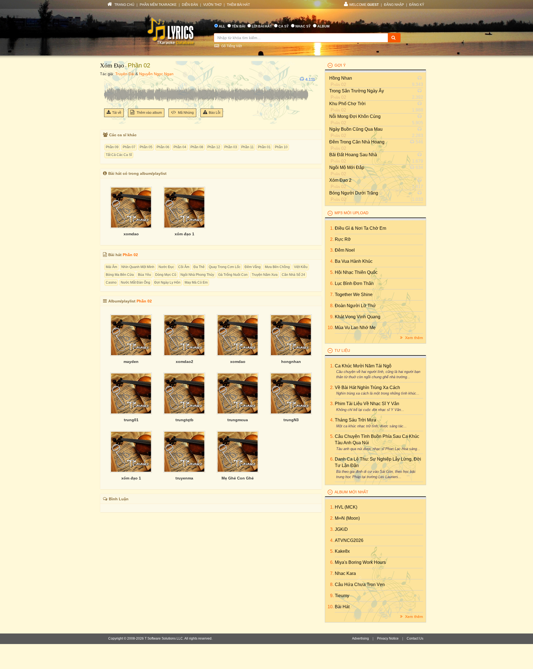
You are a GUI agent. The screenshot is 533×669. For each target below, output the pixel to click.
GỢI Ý (340, 65)
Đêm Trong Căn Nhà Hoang (356, 142)
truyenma (184, 478)
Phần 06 (163, 147)
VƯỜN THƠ (212, 5)
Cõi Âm (183, 267)
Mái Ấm (111, 267)
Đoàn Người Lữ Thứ (355, 305)
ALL (222, 26)
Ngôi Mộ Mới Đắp (346, 167)
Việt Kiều (301, 267)
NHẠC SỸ (303, 26)
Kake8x (342, 551)
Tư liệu (342, 350)
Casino (111, 282)
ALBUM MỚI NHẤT (351, 492)
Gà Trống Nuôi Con (233, 275)
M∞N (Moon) (347, 518)
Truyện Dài (124, 74)
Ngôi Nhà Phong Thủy (197, 275)
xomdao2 (184, 361)
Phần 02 (139, 65)
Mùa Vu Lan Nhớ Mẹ (355, 327)
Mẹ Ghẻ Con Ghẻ (238, 478)
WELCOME (364, 5)
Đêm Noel (345, 250)
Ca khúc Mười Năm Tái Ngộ (363, 365)
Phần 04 (180, 147)
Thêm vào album (149, 113)
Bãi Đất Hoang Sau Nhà (353, 154)
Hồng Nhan (340, 78)
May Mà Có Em (196, 282)
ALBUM (323, 26)
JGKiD (341, 529)
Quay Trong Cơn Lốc (224, 267)
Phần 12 (213, 147)
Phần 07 (129, 147)
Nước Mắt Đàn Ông (135, 282)
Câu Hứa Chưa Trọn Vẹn (360, 584)
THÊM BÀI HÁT (238, 5)
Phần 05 (146, 147)
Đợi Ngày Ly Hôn (167, 282)
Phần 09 (112, 147)
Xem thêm (413, 337)
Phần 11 (247, 147)
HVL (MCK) (346, 507)
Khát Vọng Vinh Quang (357, 316)
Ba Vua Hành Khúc (354, 261)
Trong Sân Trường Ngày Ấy (356, 91)
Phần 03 (230, 147)
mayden (131, 361)
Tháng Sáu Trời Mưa (355, 420)
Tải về (116, 113)
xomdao (131, 234)
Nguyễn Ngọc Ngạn (156, 74)
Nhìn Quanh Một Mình (137, 267)
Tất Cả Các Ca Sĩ (119, 155)
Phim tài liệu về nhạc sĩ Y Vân (367, 403)
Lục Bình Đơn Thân (354, 283)
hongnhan (291, 361)
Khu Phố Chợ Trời (347, 103)
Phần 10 (281, 147)
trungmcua (237, 420)
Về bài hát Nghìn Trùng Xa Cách (367, 387)
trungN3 (291, 420)
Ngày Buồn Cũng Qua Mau (356, 129)
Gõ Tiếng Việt (231, 46)
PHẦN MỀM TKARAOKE (158, 5)
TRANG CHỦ (124, 5)
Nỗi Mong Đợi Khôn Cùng (355, 116)
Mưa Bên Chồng (277, 267)
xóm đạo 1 (184, 234)
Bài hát (342, 606)
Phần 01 (264, 147)
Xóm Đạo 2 (340, 180)
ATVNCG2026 (349, 540)
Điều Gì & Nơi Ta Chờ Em (360, 228)
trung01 (131, 420)
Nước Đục (166, 267)
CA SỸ (283, 26)
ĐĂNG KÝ (416, 5)
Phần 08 (196, 147)
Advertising (360, 638)
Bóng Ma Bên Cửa (120, 275)
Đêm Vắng (253, 267)
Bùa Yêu (144, 275)
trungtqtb (184, 420)
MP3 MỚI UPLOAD (351, 213)
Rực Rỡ (343, 239)
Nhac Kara (345, 573)
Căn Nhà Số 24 (293, 275)
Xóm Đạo (112, 65)
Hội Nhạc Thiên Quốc (356, 272)
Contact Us (415, 638)
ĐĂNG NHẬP (394, 5)
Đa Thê (199, 267)
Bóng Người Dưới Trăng (353, 193)
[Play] (109, 79)
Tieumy (342, 595)
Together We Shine (354, 294)
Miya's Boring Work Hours (360, 562)
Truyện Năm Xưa (265, 275)
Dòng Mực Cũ (165, 275)
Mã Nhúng (185, 113)
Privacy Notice (388, 638)
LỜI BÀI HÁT (262, 26)
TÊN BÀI (238, 26)
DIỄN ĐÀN (190, 5)
